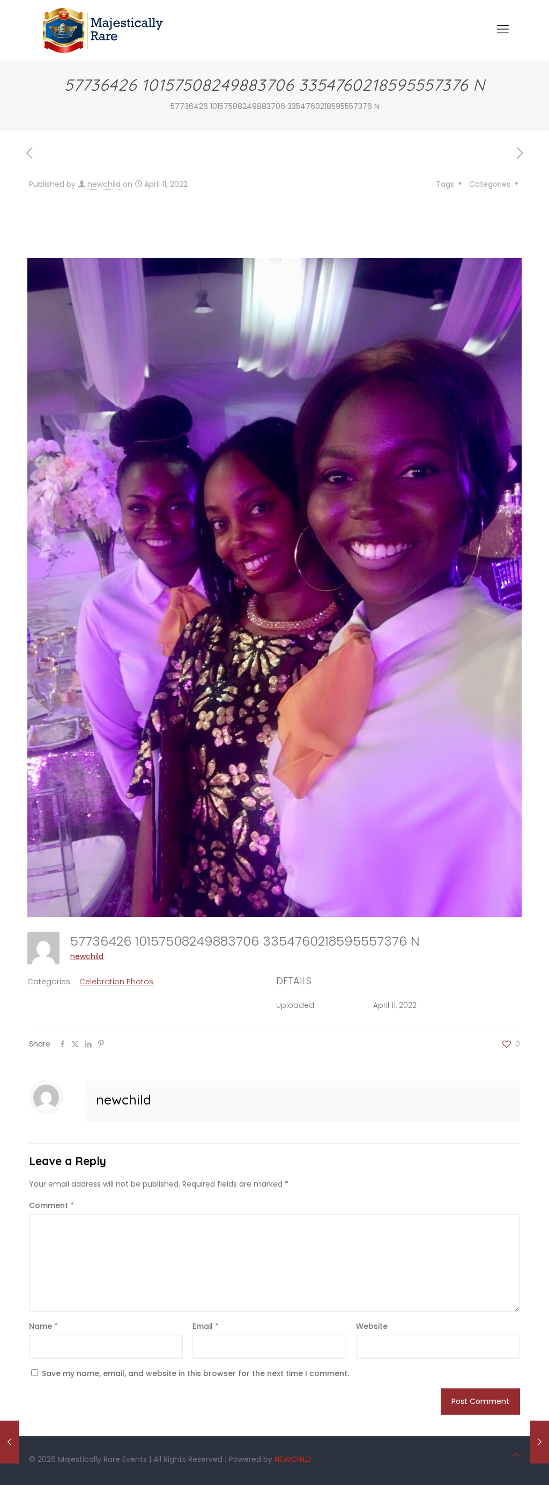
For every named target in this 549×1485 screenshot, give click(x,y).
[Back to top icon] (516, 1454)
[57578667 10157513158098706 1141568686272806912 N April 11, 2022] (9, 1442)
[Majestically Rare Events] (103, 29)
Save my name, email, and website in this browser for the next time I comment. (195, 1373)
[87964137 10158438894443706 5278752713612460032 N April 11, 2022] (539, 1442)
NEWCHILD (292, 1459)
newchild (104, 184)
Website (372, 1326)
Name (43, 1326)
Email (205, 1326)
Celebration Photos (116, 981)
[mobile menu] (503, 29)
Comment (51, 1205)
